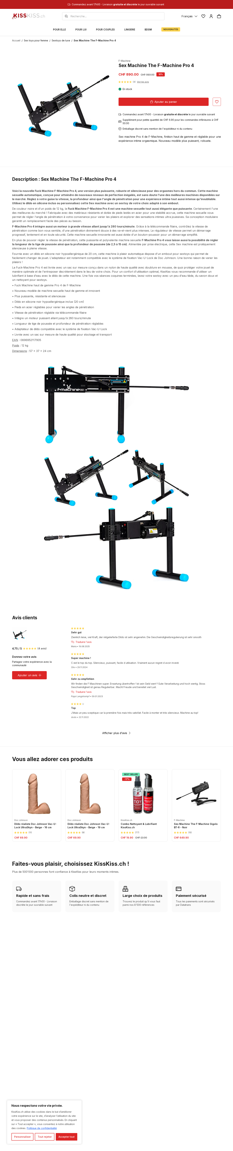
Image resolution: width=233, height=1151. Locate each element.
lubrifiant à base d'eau (26, 275)
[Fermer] (78, 1103)
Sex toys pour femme (36, 40)
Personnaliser (22, 1136)
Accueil (16, 40)
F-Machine (124, 60)
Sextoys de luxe (61, 40)
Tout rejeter (45, 1136)
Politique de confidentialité (42, 1128)
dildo (37, 254)
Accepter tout (67, 1136)
